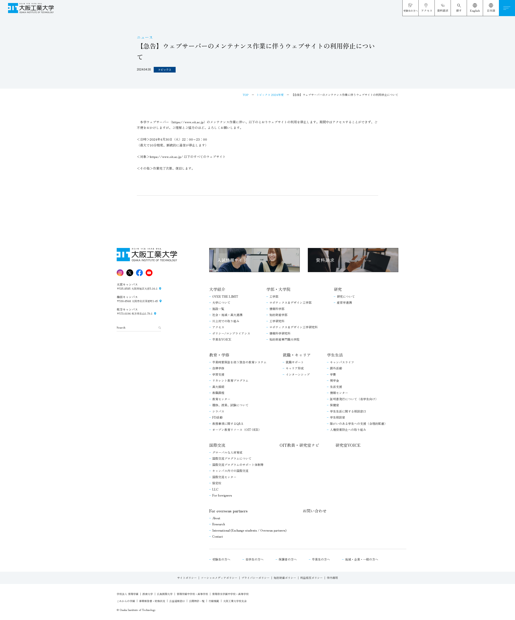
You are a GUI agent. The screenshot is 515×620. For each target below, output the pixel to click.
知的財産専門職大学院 (284, 339)
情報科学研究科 (279, 333)
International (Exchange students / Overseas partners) (249, 530)
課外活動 (336, 368)
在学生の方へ (254, 559)
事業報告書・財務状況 (152, 601)
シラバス (218, 411)
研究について (346, 296)
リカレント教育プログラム (230, 380)
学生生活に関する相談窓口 (348, 411)
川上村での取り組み (225, 321)
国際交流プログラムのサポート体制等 (238, 464)
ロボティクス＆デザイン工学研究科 (293, 327)
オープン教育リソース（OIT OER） (236, 429)
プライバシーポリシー (255, 578)
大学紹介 (217, 289)
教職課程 (218, 393)
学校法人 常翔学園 (127, 594)
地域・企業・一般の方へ (361, 559)
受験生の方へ (221, 559)
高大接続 (218, 387)
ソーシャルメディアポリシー (219, 578)
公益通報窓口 (177, 601)
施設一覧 (218, 309)
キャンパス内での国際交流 (230, 471)
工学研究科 (276, 321)
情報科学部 (276, 309)
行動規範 (214, 601)
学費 (333, 374)
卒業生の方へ (321, 559)
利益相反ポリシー (311, 578)
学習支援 (218, 374)
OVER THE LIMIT (225, 296)
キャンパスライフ (342, 362)
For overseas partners (228, 511)
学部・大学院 (278, 289)
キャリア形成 (295, 368)
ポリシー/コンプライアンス (231, 333)
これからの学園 (126, 601)
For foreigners (222, 495)
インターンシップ (298, 374)
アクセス (218, 327)
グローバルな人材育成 (227, 452)
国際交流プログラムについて (231, 458)
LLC (215, 489)
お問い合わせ (315, 511)
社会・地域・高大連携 (227, 315)
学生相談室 (337, 417)
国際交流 (217, 445)
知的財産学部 (278, 315)
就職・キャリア (297, 355)
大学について (221, 302)
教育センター (221, 399)
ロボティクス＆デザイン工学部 (290, 302)
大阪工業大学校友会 (235, 601)
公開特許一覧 (197, 601)
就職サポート (295, 362)
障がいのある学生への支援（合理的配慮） (358, 423)
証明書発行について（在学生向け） (354, 399)
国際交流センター (224, 477)
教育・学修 (219, 355)
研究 (338, 289)
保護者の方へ (288, 559)
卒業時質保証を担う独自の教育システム (239, 362)
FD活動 (217, 417)
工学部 (273, 296)
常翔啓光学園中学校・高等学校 (230, 594)
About (216, 518)
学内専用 (332, 578)
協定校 (216, 483)
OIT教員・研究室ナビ (299, 445)
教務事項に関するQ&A (227, 423)
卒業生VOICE (221, 339)
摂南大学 (147, 594)
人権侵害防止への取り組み (348, 429)
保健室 (334, 405)
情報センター (339, 393)
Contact (217, 536)
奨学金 (334, 380)
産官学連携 (344, 302)
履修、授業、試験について (230, 405)
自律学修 (218, 368)
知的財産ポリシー (285, 578)
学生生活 (335, 355)
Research (218, 524)
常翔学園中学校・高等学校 (192, 594)
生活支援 (336, 387)
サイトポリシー (187, 578)
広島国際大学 (165, 594)
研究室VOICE (347, 445)
